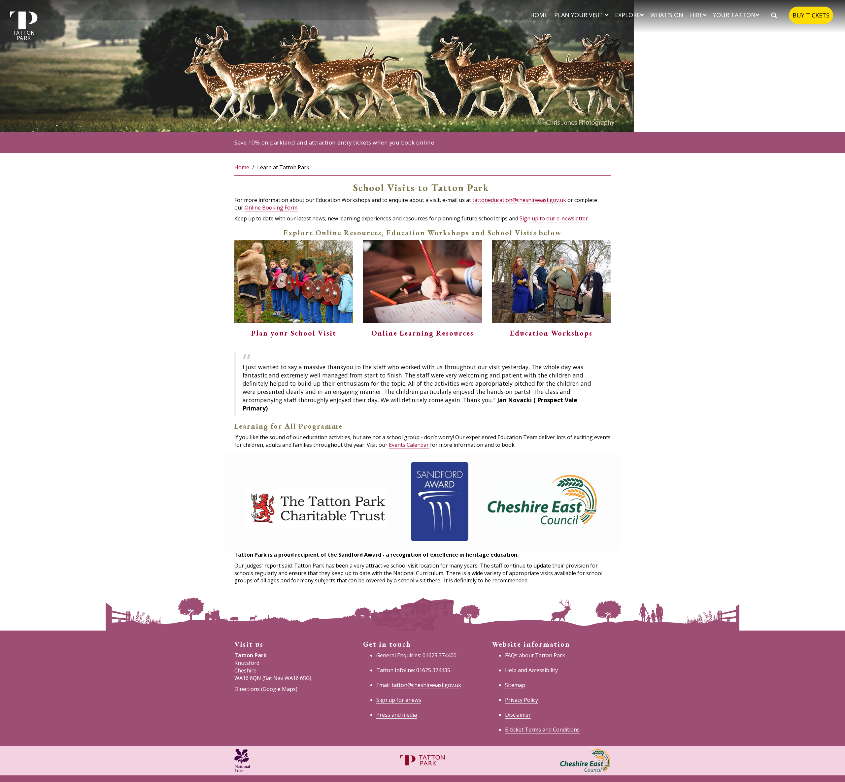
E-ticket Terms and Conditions (542, 729)
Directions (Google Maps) (265, 689)
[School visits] (293, 281)
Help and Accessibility (531, 670)
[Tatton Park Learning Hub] (422, 281)
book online (417, 142)
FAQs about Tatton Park (535, 655)
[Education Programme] (551, 281)
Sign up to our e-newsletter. (554, 218)
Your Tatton (734, 15)
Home (539, 15)
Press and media (396, 714)
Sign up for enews (398, 699)
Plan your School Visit (293, 333)
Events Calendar (409, 444)
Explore (627, 15)
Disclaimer (518, 714)
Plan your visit (579, 15)
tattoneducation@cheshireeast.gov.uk (519, 200)
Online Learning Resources (422, 333)
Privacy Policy (521, 699)
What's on (666, 15)
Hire (696, 15)
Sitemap (515, 685)
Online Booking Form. (271, 207)
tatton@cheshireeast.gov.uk (426, 685)
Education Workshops (551, 333)
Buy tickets (811, 15)
